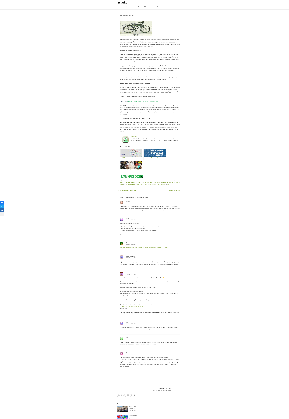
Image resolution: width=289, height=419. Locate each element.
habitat (154, 182)
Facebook (118, 395)
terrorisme (154, 184)
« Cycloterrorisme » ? (128, 15)
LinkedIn (125, 395)
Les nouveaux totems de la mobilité (127, 190)
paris (170, 182)
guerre (150, 182)
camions (165, 180)
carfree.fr (121, 2)
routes (129, 184)
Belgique (134, 6)
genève (147, 182)
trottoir (162, 184)
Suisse (145, 6)
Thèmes (159, 6)
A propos (166, 6)
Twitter (121, 395)
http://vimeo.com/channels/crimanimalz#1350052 (133, 306)
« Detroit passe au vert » (176, 190)
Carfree (127, 6)
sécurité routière (139, 184)
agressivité (146, 180)
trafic (159, 184)
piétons (173, 182)
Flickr (128, 395)
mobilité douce (164, 182)
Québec (140, 6)
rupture (133, 184)
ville (168, 184)
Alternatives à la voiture (131, 180)
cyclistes (133, 182)
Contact (134, 395)
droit (136, 182)
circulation (170, 180)
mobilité (158, 182)
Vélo (139, 180)
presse (125, 184)
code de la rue (126, 182)
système (150, 184)
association (159, 180)
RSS (131, 395)
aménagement (153, 180)
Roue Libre (137, 18)
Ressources (152, 6)
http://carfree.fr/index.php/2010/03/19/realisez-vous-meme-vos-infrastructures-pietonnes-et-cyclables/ (144, 247)
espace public (141, 182)
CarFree (128, 242)
